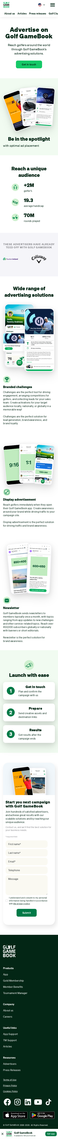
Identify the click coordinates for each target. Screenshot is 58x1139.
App (5, 974)
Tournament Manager (15, 992)
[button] (42, 5)
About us (8, 1010)
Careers (7, 1016)
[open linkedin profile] (28, 1102)
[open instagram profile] (17, 1102)
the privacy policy (21, 903)
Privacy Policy (10, 1085)
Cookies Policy (10, 1091)
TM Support (10, 1040)
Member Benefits (13, 986)
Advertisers (10, 1063)
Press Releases (12, 1070)
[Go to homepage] (10, 5)
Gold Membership (13, 980)
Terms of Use (9, 1079)
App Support (10, 1033)
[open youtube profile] (38, 1102)
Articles (7, 1046)
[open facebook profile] (7, 1102)
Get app (51, 1133)
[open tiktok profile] (48, 1102)
